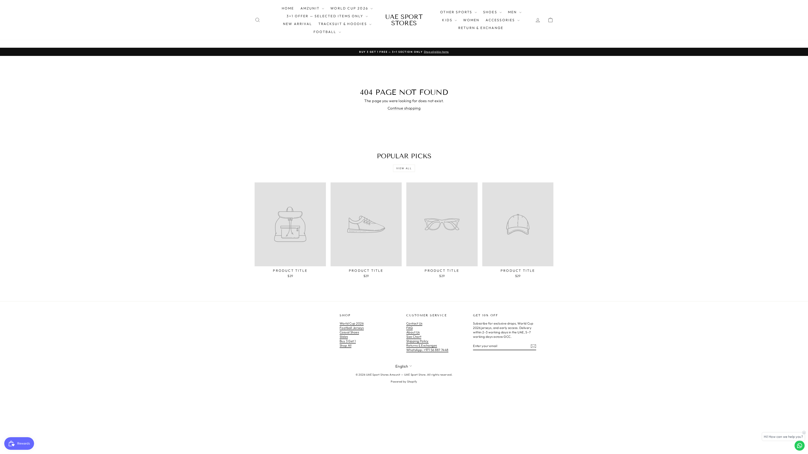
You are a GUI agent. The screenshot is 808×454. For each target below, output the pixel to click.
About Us (413, 332)
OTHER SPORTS (457, 12)
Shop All (346, 345)
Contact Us (414, 323)
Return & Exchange (480, 28)
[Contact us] (800, 446)
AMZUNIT (310, 8)
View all (404, 168)
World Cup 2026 (349, 8)
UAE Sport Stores (404, 20)
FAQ (409, 328)
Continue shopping (404, 108)
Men (513, 12)
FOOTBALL (326, 32)
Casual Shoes (349, 332)
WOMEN (471, 20)
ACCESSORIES (501, 20)
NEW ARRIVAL (297, 24)
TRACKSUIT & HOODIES (343, 24)
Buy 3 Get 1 (348, 341)
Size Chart (413, 337)
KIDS (448, 20)
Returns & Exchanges (421, 345)
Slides (344, 337)
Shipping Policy (417, 341)
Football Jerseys (352, 328)
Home (288, 8)
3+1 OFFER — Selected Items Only (326, 16)
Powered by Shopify (404, 381)
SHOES (490, 12)
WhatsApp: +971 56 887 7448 (427, 350)
